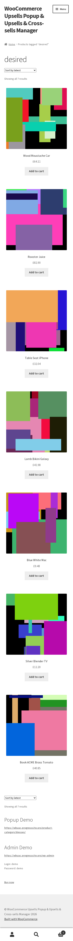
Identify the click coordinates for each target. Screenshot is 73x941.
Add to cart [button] (36, 171)
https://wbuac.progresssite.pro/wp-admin (29, 855)
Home (12, 44)
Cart (56, 931)
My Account (12, 934)
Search (36, 934)
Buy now (9, 882)
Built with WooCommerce (20, 919)
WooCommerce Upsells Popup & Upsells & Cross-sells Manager (24, 19)
